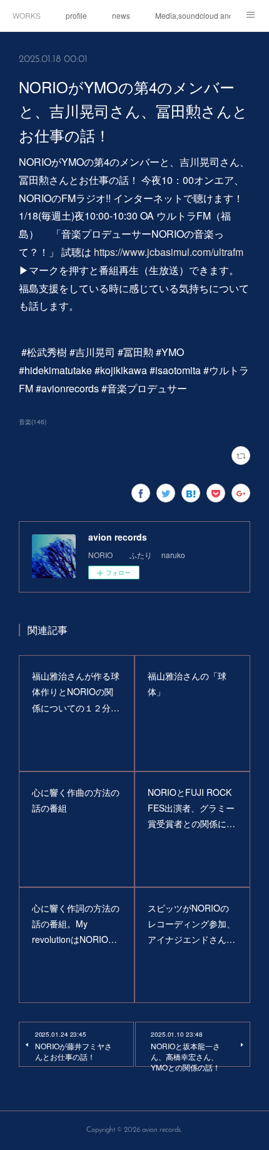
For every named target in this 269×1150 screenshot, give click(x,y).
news (121, 15)
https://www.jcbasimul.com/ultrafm (168, 252)
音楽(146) (32, 421)
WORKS (27, 15)
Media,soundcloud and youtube (192, 15)
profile (76, 15)
